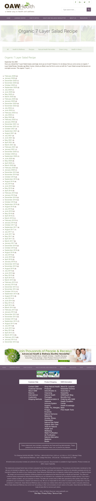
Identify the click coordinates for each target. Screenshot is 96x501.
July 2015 (8, 270)
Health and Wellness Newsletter (54, 18)
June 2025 (9, 92)
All (8, 49)
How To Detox (34, 18)
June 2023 (9, 110)
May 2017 (8, 236)
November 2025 (11, 82)
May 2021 (8, 140)
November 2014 (11, 289)
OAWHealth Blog (67, 395)
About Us (73, 18)
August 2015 (9, 268)
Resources (84, 18)
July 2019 (8, 183)
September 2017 (11, 227)
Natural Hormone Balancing (51, 415)
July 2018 (8, 209)
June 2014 (9, 300)
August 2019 (9, 181)
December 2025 (11, 80)
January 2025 (10, 101)
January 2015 (10, 284)
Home (8, 18)
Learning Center (19, 18)
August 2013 (9, 323)
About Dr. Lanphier (68, 386)
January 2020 (10, 170)
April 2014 (8, 305)
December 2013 (11, 314)
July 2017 (8, 231)
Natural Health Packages (50, 396)
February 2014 (10, 309)
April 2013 (8, 332)
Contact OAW (33, 386)
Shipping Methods (35, 399)
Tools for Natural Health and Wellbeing (51, 428)
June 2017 (9, 234)
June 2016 (9, 257)
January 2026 (10, 78)
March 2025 (9, 96)
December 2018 (11, 197)
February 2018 (10, 220)
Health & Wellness (19, 49)
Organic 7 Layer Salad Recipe (20, 57)
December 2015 (11, 264)
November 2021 (11, 126)
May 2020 (8, 160)
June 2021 (9, 137)
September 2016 (11, 250)
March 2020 (9, 165)
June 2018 (9, 211)
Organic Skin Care (51, 424)
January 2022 (10, 121)
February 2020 (10, 167)
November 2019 (11, 174)
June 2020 (9, 158)
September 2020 (11, 156)
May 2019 (8, 188)
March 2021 (9, 144)
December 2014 (11, 286)
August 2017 (9, 229)
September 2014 (11, 293)
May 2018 (8, 213)
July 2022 (8, 115)
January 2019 (10, 195)
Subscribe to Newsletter (65, 392)
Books (47, 441)
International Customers (33, 396)
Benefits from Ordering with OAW (68, 398)
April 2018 (8, 215)
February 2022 (10, 119)
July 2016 (8, 254)
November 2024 (11, 105)
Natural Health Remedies (46, 49)
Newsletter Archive (68, 389)
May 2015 (8, 275)
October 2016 (10, 247)
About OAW (32, 391)
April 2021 (8, 142)
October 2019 (10, 176)
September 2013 (11, 321)
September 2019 (11, 179)
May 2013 (8, 330)
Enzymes (48, 412)
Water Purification (51, 433)
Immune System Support (51, 404)
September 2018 (11, 204)
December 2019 (11, 172)
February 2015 (10, 282)
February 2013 (10, 337)
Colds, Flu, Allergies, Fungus (52, 408)
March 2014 (9, 307)
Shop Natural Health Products (52, 387)
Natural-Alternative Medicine (51, 438)
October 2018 (10, 202)
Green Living (63, 49)
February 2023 (10, 112)
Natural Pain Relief (51, 422)
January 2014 (10, 312)
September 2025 (11, 87)
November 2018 (11, 199)
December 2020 (11, 151)
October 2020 (10, 154)
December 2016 (11, 245)
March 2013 (9, 335)
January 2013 (10, 339)
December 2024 (11, 103)
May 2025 (8, 94)
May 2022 (8, 117)
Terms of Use (57, 493)
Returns (31, 393)
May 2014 (8, 302)
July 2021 (8, 135)
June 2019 (9, 186)
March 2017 (9, 241)
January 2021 (10, 149)
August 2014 (9, 296)
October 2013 (10, 319)
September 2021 (11, 131)
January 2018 (10, 222)
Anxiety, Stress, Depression (50, 419)
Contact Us (18, 23)
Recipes (31, 49)
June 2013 (9, 328)
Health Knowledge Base (67, 406)
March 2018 (9, 218)
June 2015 (9, 273)
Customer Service (35, 389)
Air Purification (50, 435)
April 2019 (8, 190)
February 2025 (10, 99)
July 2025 (8, 89)
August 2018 (9, 206)
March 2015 (9, 280)
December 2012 (11, 341)
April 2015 (8, 277)
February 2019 (10, 192)
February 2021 (10, 147)
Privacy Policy (46, 493)
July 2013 (8, 325)
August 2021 (9, 133)
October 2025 (10, 85)
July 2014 (8, 298)
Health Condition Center (67, 402)
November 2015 (11, 266)
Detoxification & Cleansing (50, 392)
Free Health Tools (67, 410)
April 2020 (8, 163)
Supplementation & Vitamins (52, 400)
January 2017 (10, 243)
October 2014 (10, 291)
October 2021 (10, 128)
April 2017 (8, 238)
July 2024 (8, 108)
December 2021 (11, 124)
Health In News (76, 49)
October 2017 (10, 225)
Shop (8, 23)
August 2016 (9, 252)
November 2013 (11, 316)
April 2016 (8, 259)
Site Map (37, 493)
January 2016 (10, 261)
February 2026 (10, 76)
